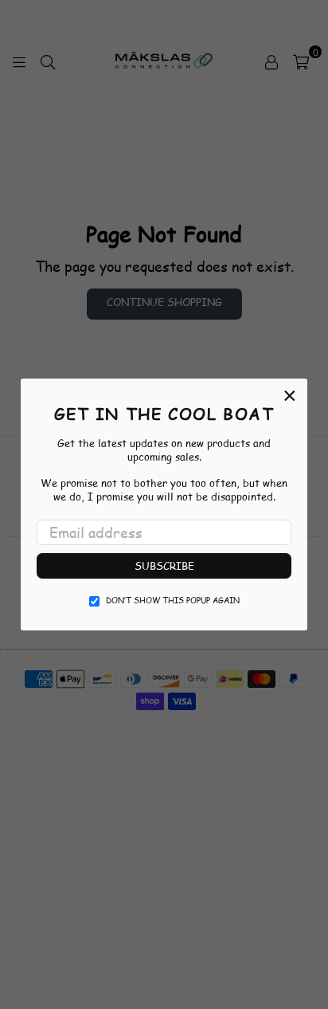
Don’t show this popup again (173, 600)
